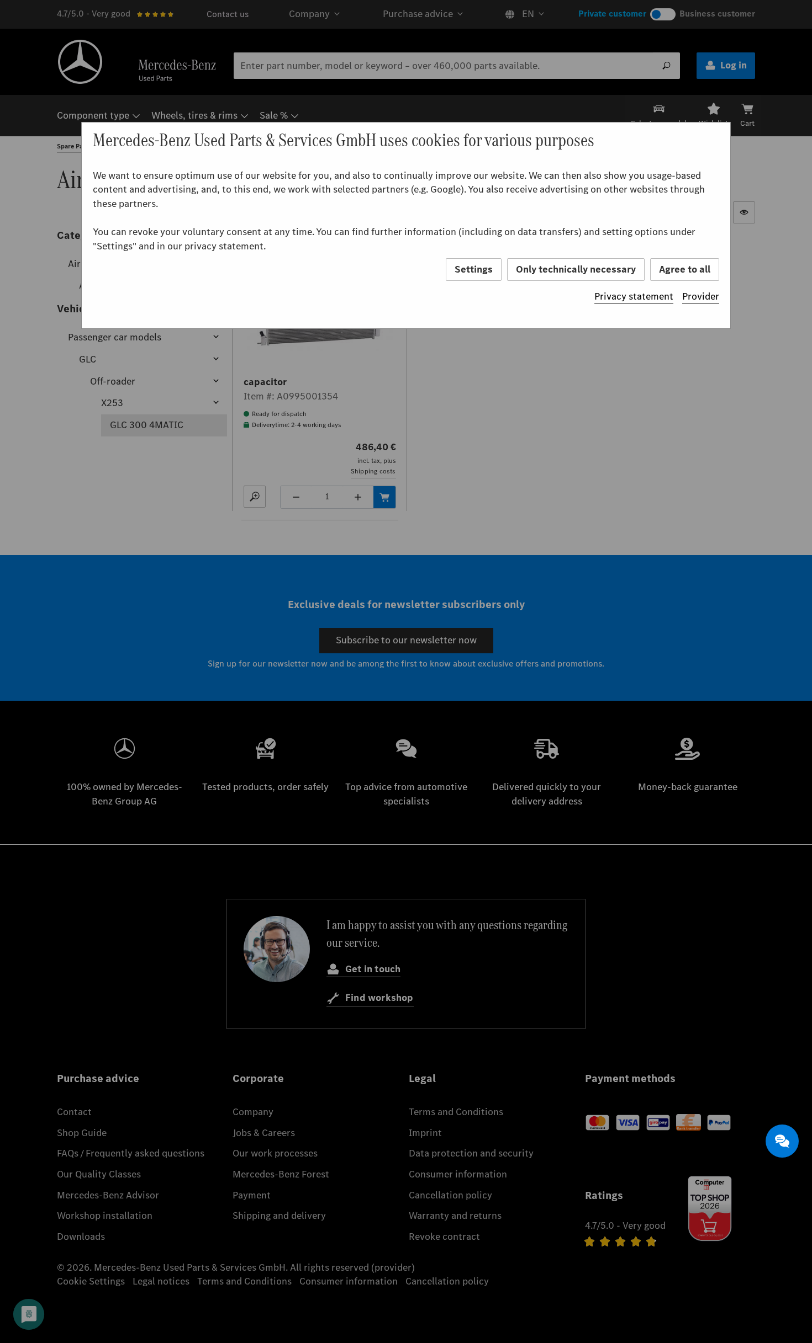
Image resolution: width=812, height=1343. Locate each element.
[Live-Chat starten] (782, 1141)
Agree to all (684, 269)
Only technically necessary (576, 269)
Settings (474, 269)
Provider (700, 296)
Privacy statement (633, 296)
